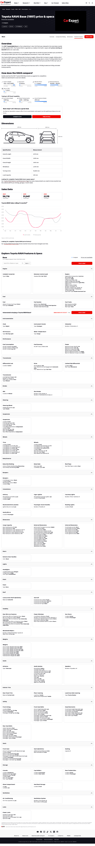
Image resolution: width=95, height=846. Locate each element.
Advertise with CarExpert (38, 835)
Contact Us (60, 835)
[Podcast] (57, 832)
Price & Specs (25, 9)
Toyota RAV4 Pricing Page (11, 244)
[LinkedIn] (54, 832)
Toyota (12, 9)
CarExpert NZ (77, 835)
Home (3, 9)
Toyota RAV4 (11, 46)
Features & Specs (78, 36)
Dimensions (70, 36)
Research (25, 3)
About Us (16, 835)
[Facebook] (41, 832)
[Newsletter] (86, 2)
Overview (52, 36)
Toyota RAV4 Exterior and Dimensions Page (16, 181)
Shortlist (36, 3)
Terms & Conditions (48, 839)
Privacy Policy (39, 839)
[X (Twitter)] (51, 832)
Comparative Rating (61, 36)
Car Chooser (55, 3)
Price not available (7, 19)
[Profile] (92, 2)
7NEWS (68, 835)
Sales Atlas (65, 3)
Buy (45, 3)
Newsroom (25, 835)
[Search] (89, 2)
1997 (20, 9)
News (16, 3)
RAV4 (16, 9)
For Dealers (51, 835)
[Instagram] (44, 832)
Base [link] (30, 9)
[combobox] (12, 263)
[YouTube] (38, 832)
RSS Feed (56, 839)
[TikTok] (47, 832)
